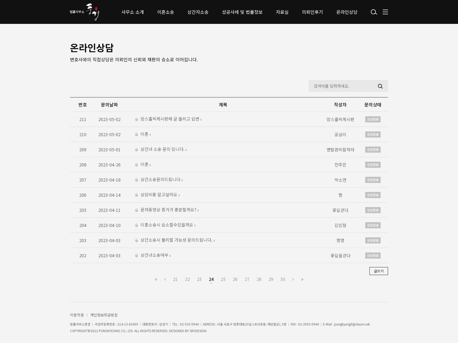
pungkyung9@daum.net (352, 324)
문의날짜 (109, 104)
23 (199, 279)
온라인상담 (347, 11)
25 (223, 279)
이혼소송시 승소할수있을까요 (167, 225)
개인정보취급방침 (104, 315)
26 (235, 279)
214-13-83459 (127, 324)
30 (282, 279)
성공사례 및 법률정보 (242, 11)
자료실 (282, 11)
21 (175, 279)
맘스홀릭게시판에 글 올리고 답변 (170, 119)
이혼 (145, 134)
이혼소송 (165, 11)
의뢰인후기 (312, 11)
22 (187, 279)
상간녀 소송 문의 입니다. (163, 149)
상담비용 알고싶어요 (159, 195)
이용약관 (77, 315)
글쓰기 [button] (379, 270)
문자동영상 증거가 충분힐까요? (169, 210)
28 (259, 279)
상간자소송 (198, 11)
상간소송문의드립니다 (160, 179)
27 (247, 279)
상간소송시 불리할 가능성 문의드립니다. (176, 240)
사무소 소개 (132, 11)
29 (270, 279)
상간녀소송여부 (154, 255)
